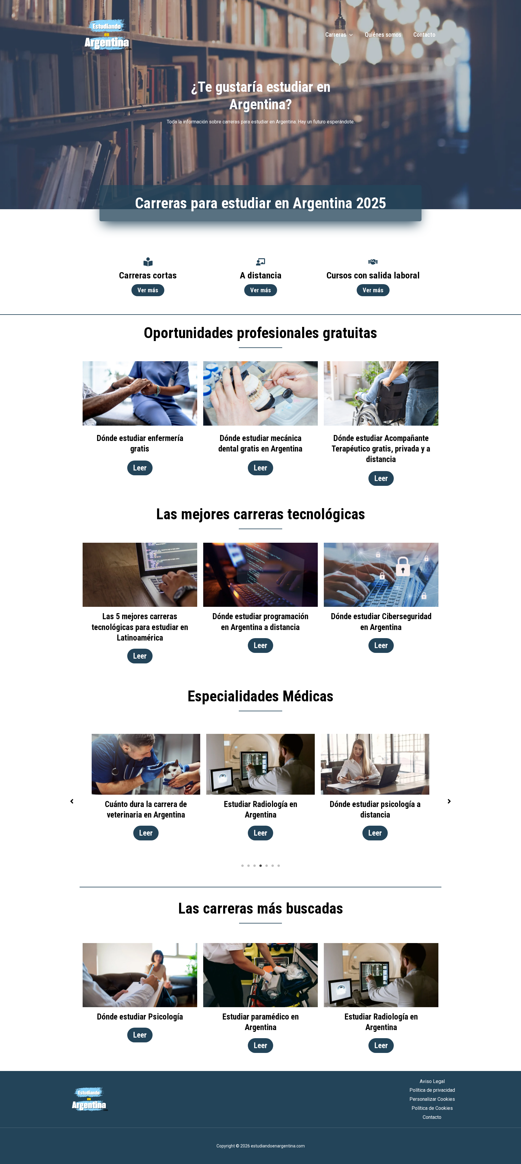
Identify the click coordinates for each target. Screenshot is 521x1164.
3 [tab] (254, 866)
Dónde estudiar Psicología (140, 1017)
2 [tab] (248, 866)
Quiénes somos (383, 34)
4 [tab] (260, 866)
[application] (349, 34)
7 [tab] (279, 866)
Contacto (424, 34)
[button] (71, 801)
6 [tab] (273, 866)
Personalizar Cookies (432, 1099)
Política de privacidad (432, 1090)
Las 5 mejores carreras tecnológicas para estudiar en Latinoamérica (140, 627)
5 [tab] (267, 866)
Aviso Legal (432, 1081)
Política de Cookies (432, 1108)
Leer (140, 468)
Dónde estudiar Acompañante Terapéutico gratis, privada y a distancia (381, 448)
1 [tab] (242, 866)
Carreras (335, 34)
